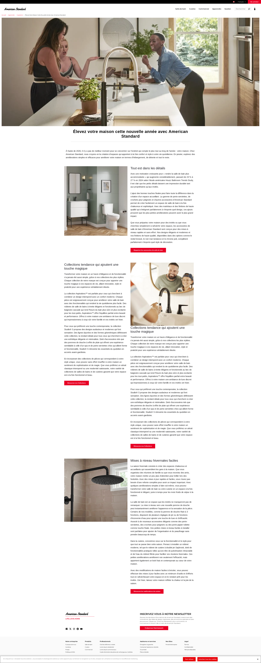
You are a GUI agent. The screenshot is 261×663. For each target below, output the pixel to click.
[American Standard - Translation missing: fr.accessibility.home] (79, 613)
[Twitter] (70, 629)
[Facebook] (66, 629)
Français (241, 2)
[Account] (254, 9)
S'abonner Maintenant (154, 628)
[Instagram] (74, 629)
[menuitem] (180, 9)
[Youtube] (81, 629)
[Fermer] (257, 659)
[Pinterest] (77, 629)
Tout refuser (189, 659)
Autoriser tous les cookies (208, 659)
